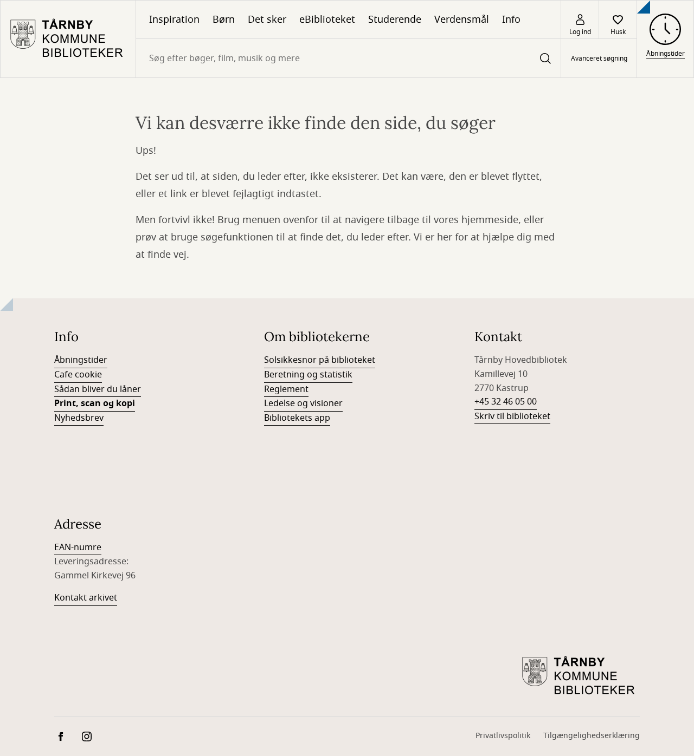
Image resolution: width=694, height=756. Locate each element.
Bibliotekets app (297, 418)
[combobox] (348, 58)
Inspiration (174, 19)
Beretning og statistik (308, 374)
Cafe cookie (78, 374)
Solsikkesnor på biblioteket (319, 360)
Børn (224, 19)
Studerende (394, 19)
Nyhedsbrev (79, 418)
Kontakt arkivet (85, 597)
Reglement (286, 389)
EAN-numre (77, 547)
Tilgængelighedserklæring (591, 735)
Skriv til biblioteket (512, 416)
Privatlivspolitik (502, 735)
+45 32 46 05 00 (505, 401)
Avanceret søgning (599, 58)
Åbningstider (80, 360)
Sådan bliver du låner (97, 389)
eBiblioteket (327, 19)
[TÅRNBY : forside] (68, 39)
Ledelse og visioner (303, 403)
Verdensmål (461, 19)
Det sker (267, 19)
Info (511, 19)
